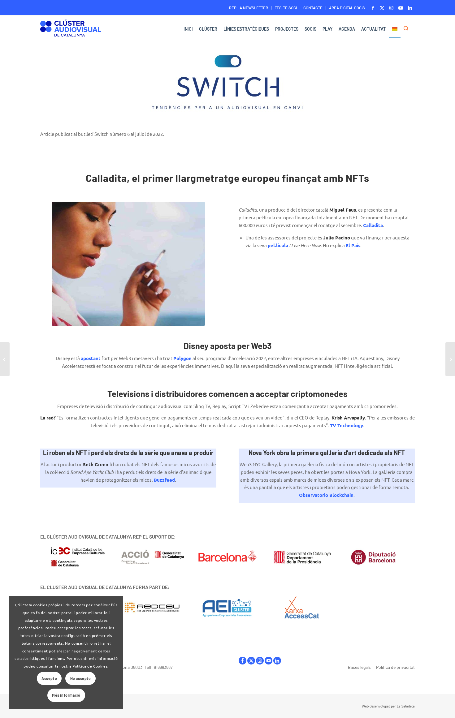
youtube (268, 662)
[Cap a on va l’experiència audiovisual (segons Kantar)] (5, 359)
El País (353, 245)
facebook (242, 662)
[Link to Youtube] (400, 7)
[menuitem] (248, 8)
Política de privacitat (395, 667)
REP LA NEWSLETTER (248, 7)
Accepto (49, 678)
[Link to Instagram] (391, 7)
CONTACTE (313, 7)
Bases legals (359, 667)
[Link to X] (382, 7)
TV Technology (346, 425)
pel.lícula (278, 245)
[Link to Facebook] (372, 7)
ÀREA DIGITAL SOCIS (347, 7)
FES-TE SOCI (286, 7)
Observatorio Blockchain (326, 495)
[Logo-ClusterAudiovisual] (70, 30)
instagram (260, 662)
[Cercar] (408, 29)
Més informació (66, 695)
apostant (91, 358)
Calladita (373, 225)
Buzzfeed (164, 480)
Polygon (182, 358)
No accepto (80, 678)
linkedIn (277, 662)
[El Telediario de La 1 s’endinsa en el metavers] (450, 359)
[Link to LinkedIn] (410, 7)
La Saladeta (406, 705)
